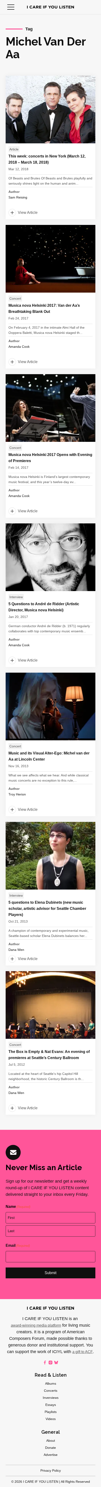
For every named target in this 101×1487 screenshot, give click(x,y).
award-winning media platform (36, 1325)
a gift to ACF (82, 1352)
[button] (11, 7)
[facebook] (45, 1362)
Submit (50, 1273)
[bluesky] (56, 1362)
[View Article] (50, 147)
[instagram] (50, 1362)
